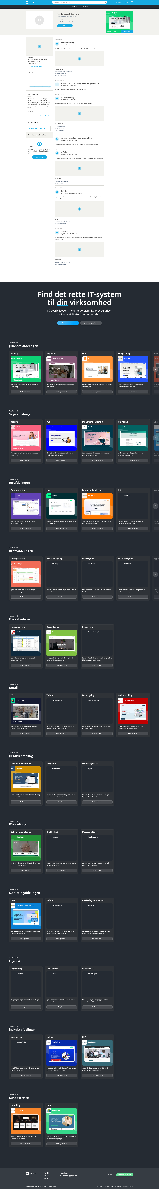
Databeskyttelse (90, 764)
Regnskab (50, 353)
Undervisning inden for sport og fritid (39, 116)
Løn (84, 353)
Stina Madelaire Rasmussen (37, 128)
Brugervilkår (118, 1186)
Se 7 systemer (60, 597)
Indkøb (49, 1037)
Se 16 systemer (96, 460)
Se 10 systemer (60, 870)
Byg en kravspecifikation (91, 323)
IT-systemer (84, 7)
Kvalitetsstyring (125, 559)
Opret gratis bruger (124, 1175)
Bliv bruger (119, 2)
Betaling (14, 353)
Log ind (126, 2)
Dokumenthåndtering (92, 422)
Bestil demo (39, 157)
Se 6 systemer (132, 392)
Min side (74, 7)
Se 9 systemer (132, 528)
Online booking (125, 695)
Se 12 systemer (25, 392)
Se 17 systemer (25, 528)
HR (119, 490)
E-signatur (51, 764)
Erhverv (46, 1175)
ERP (84, 1037)
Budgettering (124, 353)
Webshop (50, 695)
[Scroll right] (155, 373)
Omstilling (123, 422)
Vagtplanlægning (54, 559)
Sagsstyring (87, 627)
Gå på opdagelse (68, 323)
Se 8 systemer (132, 597)
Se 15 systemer (60, 460)
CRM (13, 900)
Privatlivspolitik (109, 1186)
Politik (46, 1178)
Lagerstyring (88, 695)
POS (48, 422)
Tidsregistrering (18, 490)
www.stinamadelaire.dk (35, 66)
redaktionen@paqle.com (68, 1175)
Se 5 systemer (60, 802)
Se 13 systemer (96, 392)
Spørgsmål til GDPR (128, 1186)
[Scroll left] (3, 373)
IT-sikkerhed (52, 832)
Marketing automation (93, 900)
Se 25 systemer (132, 460)
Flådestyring (88, 559)
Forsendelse (87, 969)
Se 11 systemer (24, 938)
